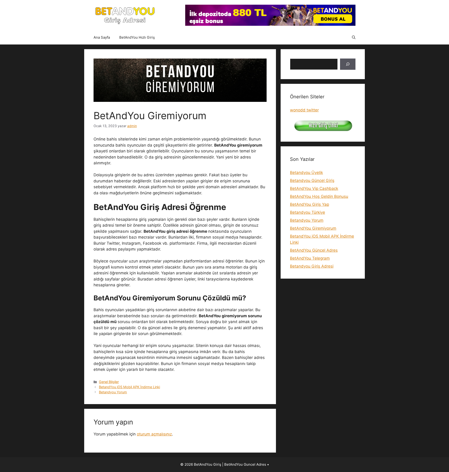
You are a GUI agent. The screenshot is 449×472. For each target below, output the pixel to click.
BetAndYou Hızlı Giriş (137, 37)
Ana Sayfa (102, 37)
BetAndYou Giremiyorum (313, 228)
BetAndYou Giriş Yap (309, 204)
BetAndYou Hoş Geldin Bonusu (319, 196)
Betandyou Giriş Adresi (311, 266)
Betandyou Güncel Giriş (312, 180)
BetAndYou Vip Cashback (314, 188)
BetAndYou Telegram (310, 258)
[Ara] (347, 64)
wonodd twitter (304, 110)
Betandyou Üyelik (306, 172)
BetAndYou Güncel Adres (314, 250)
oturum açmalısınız (154, 434)
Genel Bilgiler (109, 382)
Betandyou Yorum (113, 392)
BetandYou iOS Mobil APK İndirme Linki (129, 387)
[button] (353, 37)
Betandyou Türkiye (307, 212)
